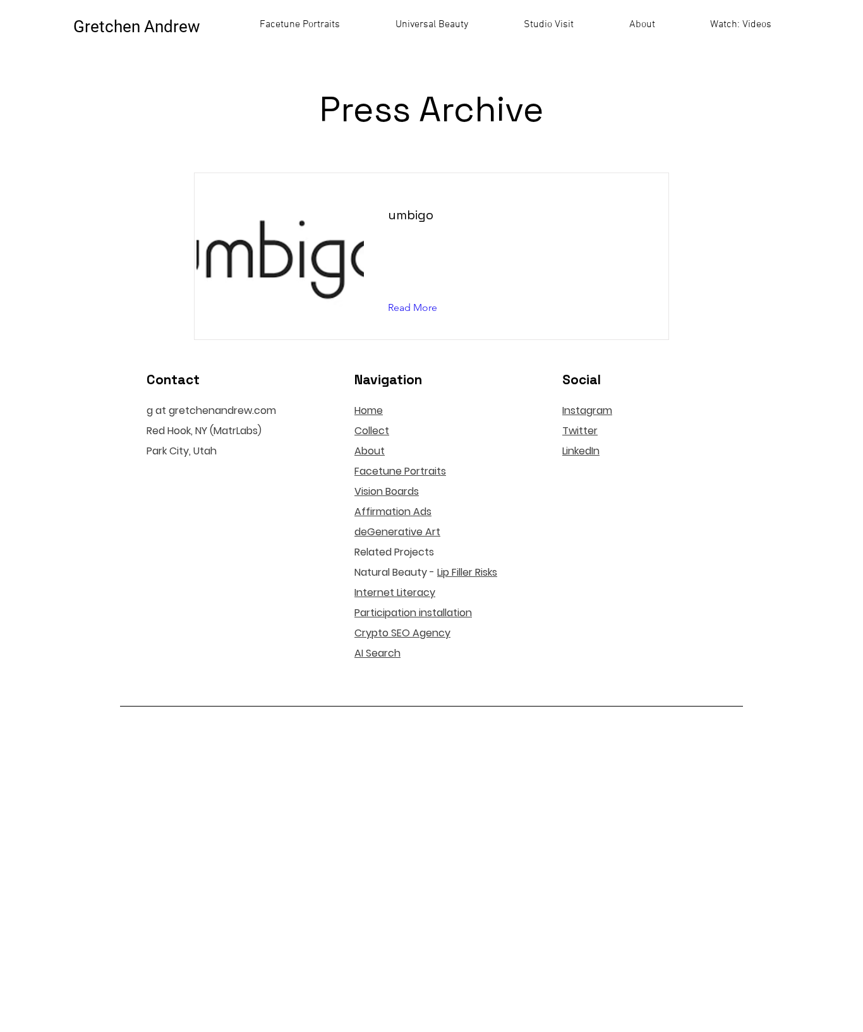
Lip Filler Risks (467, 572)
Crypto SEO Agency (402, 633)
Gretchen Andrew (136, 26)
